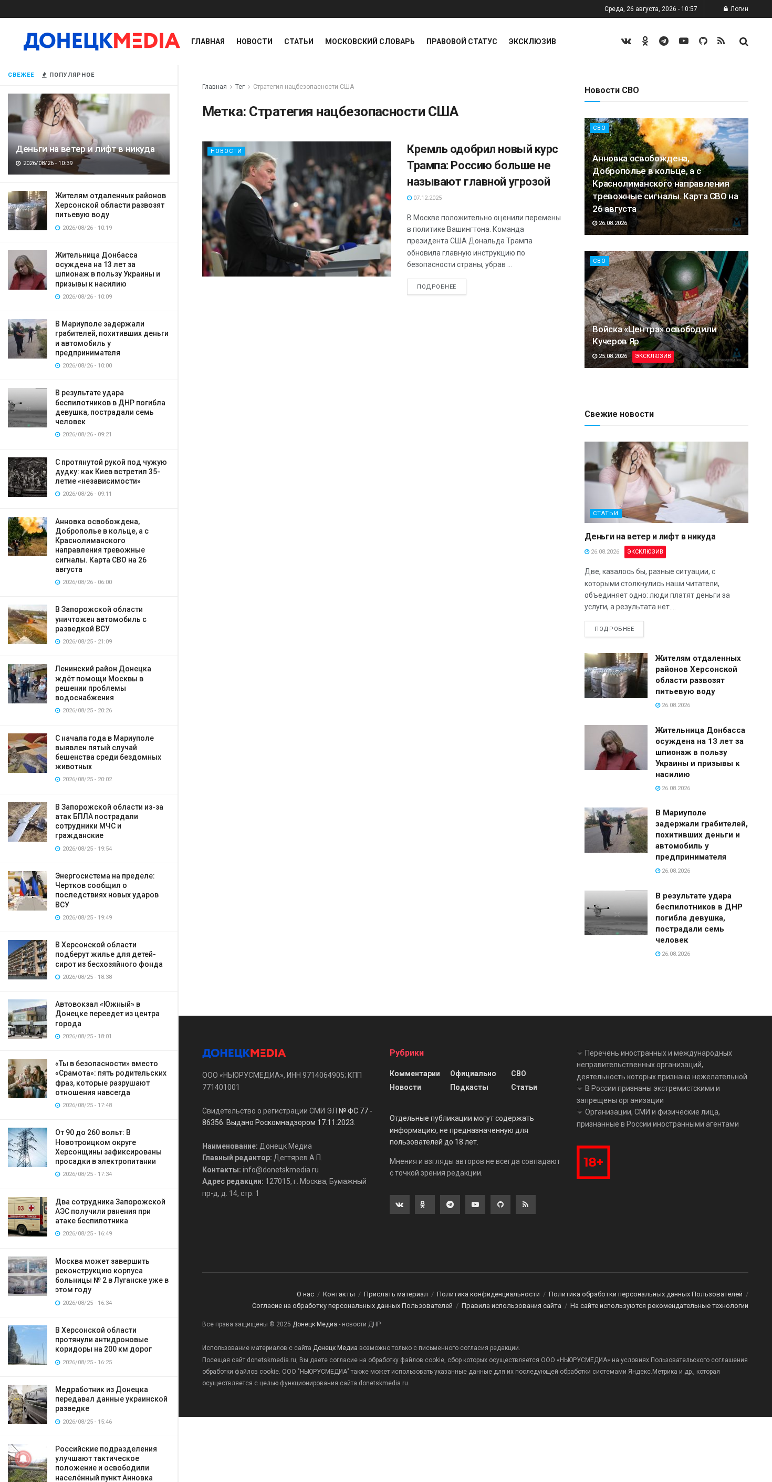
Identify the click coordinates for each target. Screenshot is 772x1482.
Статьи (299, 41)
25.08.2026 (612, 356)
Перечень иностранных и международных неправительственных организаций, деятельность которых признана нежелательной (662, 1065)
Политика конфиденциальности (488, 1294)
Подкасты (469, 1087)
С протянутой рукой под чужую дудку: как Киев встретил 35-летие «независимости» (111, 471)
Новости (254, 41)
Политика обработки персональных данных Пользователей (646, 1294)
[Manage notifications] (23, 1458)
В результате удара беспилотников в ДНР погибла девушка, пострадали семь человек (699, 918)
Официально (473, 1073)
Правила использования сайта (511, 1306)
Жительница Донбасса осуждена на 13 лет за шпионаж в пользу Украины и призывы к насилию (700, 752)
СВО (599, 128)
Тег (240, 86)
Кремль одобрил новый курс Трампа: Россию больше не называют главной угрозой (482, 165)
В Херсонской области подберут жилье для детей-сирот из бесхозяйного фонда (109, 954)
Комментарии (415, 1073)
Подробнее (436, 286)
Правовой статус (461, 41)
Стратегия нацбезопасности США (303, 86)
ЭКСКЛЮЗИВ (653, 356)
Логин (738, 9)
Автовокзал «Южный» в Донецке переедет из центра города (107, 1013)
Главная (208, 41)
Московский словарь (370, 41)
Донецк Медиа (315, 1324)
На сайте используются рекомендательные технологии (659, 1306)
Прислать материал (396, 1294)
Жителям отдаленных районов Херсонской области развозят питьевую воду (110, 205)
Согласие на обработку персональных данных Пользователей (352, 1306)
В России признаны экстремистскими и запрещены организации (648, 1094)
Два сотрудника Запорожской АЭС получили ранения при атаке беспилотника (110, 1211)
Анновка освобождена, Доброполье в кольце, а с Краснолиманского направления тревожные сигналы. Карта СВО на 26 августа (665, 183)
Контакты (339, 1294)
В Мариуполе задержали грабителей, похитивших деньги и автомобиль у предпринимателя (701, 835)
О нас (305, 1294)
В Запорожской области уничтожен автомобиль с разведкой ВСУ (101, 618)
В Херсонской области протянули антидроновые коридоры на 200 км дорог (103, 1339)
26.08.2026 (612, 223)
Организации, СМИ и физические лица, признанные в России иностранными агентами (658, 1118)
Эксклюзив (532, 41)
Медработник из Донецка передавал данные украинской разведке (111, 1399)
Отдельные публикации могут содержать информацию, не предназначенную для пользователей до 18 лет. (462, 1130)
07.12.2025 (427, 198)
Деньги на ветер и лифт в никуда (85, 149)
